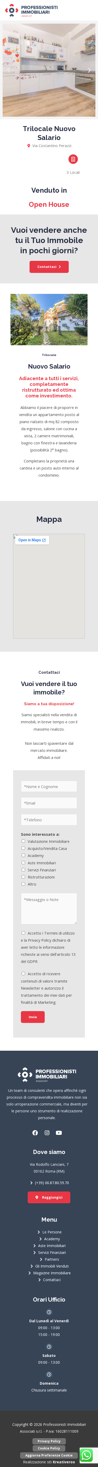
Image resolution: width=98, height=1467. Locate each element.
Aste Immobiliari (42, 862)
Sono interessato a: (40, 834)
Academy (36, 855)
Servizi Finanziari (42, 869)
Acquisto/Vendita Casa (47, 848)
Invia (33, 1017)
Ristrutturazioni (41, 877)
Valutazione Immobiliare (49, 841)
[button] (8, 70)
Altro (32, 884)
